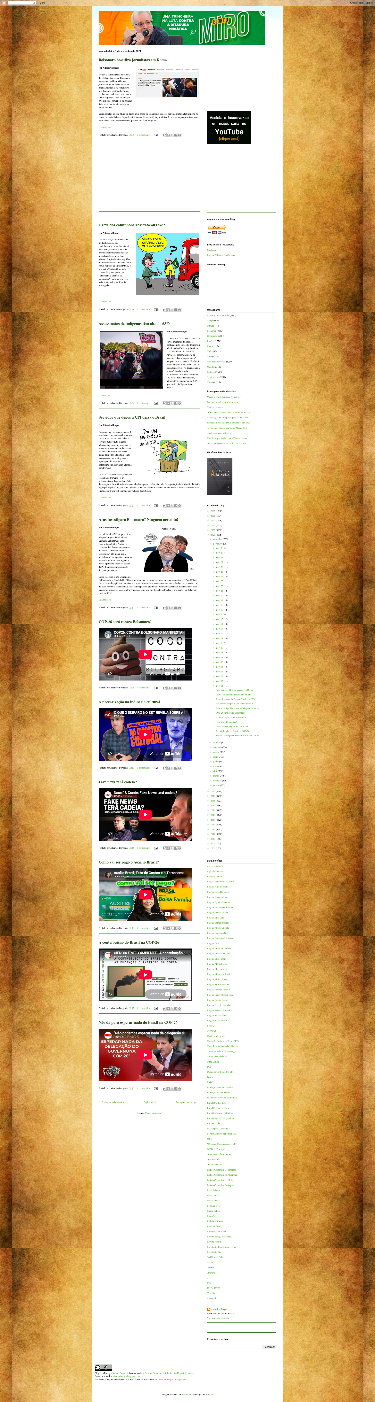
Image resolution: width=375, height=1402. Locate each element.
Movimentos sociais (216, 361)
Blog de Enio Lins (215, 917)
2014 (213, 819)
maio (215, 766)
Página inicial (150, 1102)
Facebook (211, 250)
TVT (209, 1277)
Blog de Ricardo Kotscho (218, 1004)
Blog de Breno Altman (217, 896)
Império (210, 341)
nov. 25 (220, 571)
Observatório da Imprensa (219, 1154)
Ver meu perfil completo (218, 1317)
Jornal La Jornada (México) (220, 1113)
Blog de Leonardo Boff (217, 932)
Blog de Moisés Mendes (218, 984)
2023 (213, 525)
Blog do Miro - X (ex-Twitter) (221, 255)
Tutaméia (211, 1272)
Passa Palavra (213, 1190)
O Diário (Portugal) (216, 1148)
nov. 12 (220, 633)
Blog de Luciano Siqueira (218, 953)
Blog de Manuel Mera (217, 963)
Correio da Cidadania (217, 1056)
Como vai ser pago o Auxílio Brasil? (129, 862)
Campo (210, 320)
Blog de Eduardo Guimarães (220, 907)
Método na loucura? (216, 407)
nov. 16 (220, 614)
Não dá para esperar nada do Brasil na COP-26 (138, 1022)
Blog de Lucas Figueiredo (219, 948)
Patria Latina (213, 1195)
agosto (216, 751)
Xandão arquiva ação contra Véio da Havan (227, 438)
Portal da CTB (213, 1205)
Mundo (210, 366)
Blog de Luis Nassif (216, 958)
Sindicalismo (213, 376)
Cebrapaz (211, 1030)
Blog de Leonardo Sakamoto (220, 938)
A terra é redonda (215, 866)
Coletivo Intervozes (216, 1035)
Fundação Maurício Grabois (220, 1087)
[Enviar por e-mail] (165, 135)
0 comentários (143, 309)
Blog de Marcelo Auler (217, 969)
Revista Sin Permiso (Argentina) (222, 1246)
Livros (210, 346)
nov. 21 (220, 590)
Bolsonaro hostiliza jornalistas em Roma (133, 60)
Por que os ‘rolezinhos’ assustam (222, 402)
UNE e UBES (213, 1288)
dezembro (218, 538)
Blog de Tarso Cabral (217, 1015)
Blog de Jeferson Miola (218, 927)
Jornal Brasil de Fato (216, 1102)
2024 (213, 520)
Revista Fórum (214, 1241)
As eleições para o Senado (219, 432)
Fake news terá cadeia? (118, 782)
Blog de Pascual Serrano (218, 989)
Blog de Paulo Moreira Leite (220, 994)
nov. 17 (220, 609)
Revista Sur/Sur (214, 1251)
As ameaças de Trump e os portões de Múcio (227, 417)
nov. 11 (220, 638)
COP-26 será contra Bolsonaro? (125, 621)
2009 (213, 843)
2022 (213, 529)
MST (209, 1138)
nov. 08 (220, 652)
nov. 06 (220, 661)
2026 (213, 510)
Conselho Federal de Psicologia (221, 1051)
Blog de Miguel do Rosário (219, 974)
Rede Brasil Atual (215, 1221)
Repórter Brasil (214, 1226)
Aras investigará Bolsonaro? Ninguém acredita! (138, 519)
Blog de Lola (213, 943)
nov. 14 (220, 623)
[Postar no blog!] (168, 135)
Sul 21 (210, 1262)
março (216, 775)
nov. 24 (220, 576)
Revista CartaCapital (216, 1231)
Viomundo (212, 1298)
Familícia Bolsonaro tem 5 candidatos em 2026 (228, 422)
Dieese (210, 1077)
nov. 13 (220, 628)
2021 (213, 534)
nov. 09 (220, 647)
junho (216, 761)
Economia (211, 330)
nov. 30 (220, 547)
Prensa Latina (213, 1210)
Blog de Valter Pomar (217, 1020)
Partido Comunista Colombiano (221, 1169)
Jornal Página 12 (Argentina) (220, 1118)
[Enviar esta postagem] (155, 134)
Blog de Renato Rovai (217, 999)
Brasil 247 (212, 1025)
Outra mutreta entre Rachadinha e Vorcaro (226, 443)
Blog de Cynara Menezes (218, 902)
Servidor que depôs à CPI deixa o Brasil (132, 417)
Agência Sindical (215, 871)
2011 (213, 833)
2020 (213, 791)
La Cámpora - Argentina (218, 1128)
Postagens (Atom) (153, 1112)
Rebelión (211, 1215)
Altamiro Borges (219, 1309)
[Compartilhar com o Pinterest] (179, 135)
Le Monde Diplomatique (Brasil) (222, 1133)
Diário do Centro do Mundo (220, 1071)
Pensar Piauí (213, 1200)
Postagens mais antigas (186, 1102)
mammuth (186, 1394)
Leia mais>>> (105, 126)
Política (210, 371)
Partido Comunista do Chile (220, 1179)
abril (215, 770)
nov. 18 (220, 604)
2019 (213, 795)
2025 (213, 515)
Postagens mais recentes (113, 1102)
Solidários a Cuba (215, 1257)
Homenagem (213, 335)
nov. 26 (220, 566)
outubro (217, 742)
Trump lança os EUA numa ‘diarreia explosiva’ (228, 412)
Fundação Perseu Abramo (219, 1092)
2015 (213, 814)
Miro (209, 356)
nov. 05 (220, 666)
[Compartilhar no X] (172, 135)
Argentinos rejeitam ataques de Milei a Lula (227, 427)
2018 (213, 800)
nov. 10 (220, 642)
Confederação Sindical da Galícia (222, 1046)
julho (216, 756)
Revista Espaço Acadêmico (219, 1236)
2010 (213, 838)
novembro (218, 543)
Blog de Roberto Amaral (218, 1010)
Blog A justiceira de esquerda (220, 881)
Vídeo (210, 382)
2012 (213, 829)
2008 (213, 848)
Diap (209, 1066)
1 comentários (143, 134)
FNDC (210, 1082)
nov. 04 (220, 671)
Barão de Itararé (214, 876)
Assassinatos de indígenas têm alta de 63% (134, 323)
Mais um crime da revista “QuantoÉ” (224, 396)
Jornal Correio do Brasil (218, 1107)
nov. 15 (220, 619)
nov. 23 (220, 581)
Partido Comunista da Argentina (222, 1174)
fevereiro (217, 780)
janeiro (216, 785)
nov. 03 (220, 676)
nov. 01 (220, 685)
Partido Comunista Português (220, 1185)
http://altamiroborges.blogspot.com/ (170, 1379)
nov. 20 (220, 595)
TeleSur (210, 1267)
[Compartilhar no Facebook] (176, 135)
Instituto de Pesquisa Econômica (222, 1097)
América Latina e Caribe (218, 315)
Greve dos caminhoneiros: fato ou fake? (132, 225)
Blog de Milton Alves (217, 979)
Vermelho (211, 1293)
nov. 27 (220, 562)
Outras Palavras (214, 1164)
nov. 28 (220, 557)
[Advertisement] (149, 178)
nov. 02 (220, 681)
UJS (209, 1282)
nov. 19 (220, 600)
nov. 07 (220, 657)
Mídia (209, 351)
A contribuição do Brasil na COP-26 (129, 942)
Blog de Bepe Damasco (218, 891)
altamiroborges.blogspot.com (126, 1376)
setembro (217, 747)
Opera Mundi (213, 1159)
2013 (213, 824)
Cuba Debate (213, 1061)
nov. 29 (220, 552)
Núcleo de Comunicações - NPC (222, 1143)
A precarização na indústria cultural (129, 702)
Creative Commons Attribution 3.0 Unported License (169, 1373)
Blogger (209, 1394)
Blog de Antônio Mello (218, 886)
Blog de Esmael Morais (218, 922)
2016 (213, 810)
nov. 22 (220, 585)
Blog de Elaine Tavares (217, 912)
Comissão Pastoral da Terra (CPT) (223, 1040)
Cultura (210, 325)
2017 (213, 805)
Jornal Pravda (213, 1123)
